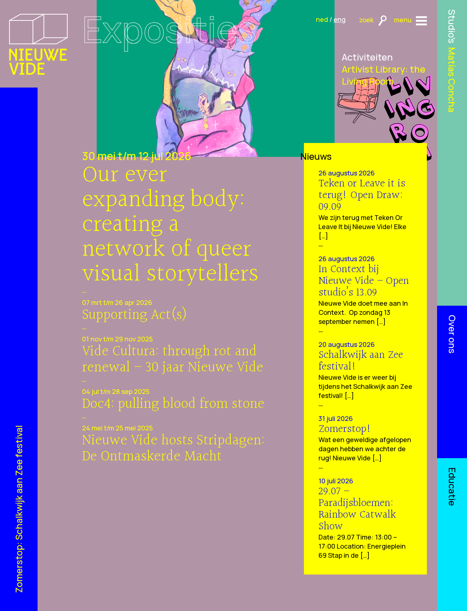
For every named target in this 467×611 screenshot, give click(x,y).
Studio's (452, 26)
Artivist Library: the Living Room (383, 75)
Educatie (452, 486)
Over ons (452, 334)
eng (339, 19)
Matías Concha (452, 79)
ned (322, 19)
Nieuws (316, 156)
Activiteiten (367, 57)
